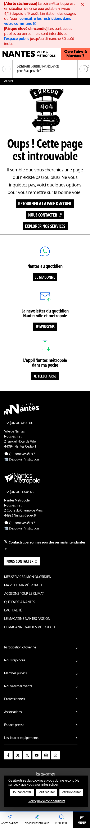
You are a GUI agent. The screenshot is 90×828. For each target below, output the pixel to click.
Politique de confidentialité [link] (46, 801)
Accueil (8, 81)
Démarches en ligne (37, 823)
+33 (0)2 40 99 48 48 (18, 492)
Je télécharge (45, 376)
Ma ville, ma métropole (23, 585)
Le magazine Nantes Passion (27, 619)
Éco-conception (45, 775)
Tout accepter (22, 792)
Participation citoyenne (20, 647)
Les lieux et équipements (21, 738)
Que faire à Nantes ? (75, 54)
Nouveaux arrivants (18, 686)
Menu (82, 822)
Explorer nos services (45, 226)
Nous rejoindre (14, 660)
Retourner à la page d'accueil (45, 204)
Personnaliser (71, 792)
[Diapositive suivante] (84, 69)
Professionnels (14, 699)
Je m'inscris (45, 327)
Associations (13, 712)
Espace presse (14, 725)
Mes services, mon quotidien (27, 577)
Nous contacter (42, 215)
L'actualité (13, 610)
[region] (45, 69)
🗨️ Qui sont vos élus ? (19, 454)
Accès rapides (9, 823)
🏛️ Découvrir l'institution (21, 459)
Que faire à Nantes (19, 602)
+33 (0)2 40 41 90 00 (18, 423)
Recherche (61, 823)
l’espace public (16, 39)
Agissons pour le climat (24, 594)
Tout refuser (46, 792)
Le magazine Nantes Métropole (30, 627)
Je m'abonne (45, 278)
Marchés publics (15, 673)
